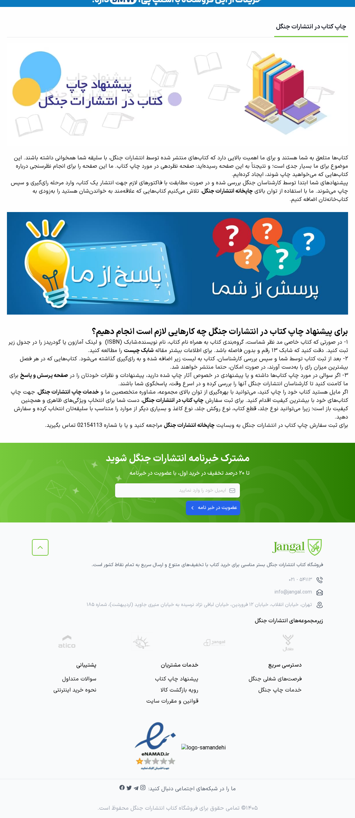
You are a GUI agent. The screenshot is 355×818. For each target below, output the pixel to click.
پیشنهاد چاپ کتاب (176, 679)
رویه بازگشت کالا (179, 690)
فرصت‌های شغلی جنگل (275, 679)
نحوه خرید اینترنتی (74, 690)
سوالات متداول (79, 679)
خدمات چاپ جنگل (280, 690)
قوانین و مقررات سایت (172, 701)
